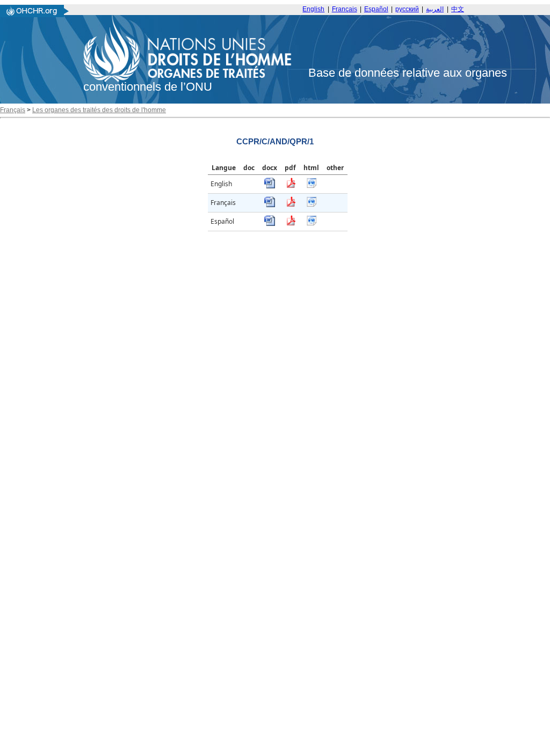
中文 (457, 9)
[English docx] (269, 185)
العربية (435, 9)
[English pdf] (290, 185)
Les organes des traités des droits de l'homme (99, 110)
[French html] (311, 204)
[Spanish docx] (269, 223)
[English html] (311, 185)
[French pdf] (290, 204)
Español (376, 9)
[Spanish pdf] (290, 223)
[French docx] (269, 204)
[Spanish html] (311, 223)
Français (344, 9)
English (313, 9)
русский (407, 9)
